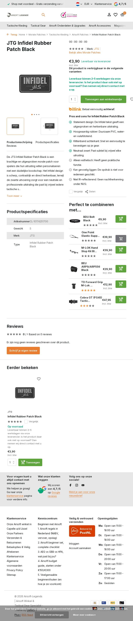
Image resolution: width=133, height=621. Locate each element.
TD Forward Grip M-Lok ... (92, 283)
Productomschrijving (19, 142)
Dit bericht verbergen (52, 615)
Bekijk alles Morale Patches (84, 52)
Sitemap (11, 574)
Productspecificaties (47, 142)
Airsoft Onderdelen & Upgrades (67, 25)
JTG (96, 48)
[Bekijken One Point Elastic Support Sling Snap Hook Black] (74, 236)
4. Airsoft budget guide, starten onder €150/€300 (49, 565)
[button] (32, 114)
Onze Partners (15, 533)
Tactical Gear (38, 25)
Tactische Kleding (17, 25)
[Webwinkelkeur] (69, 15)
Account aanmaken (80, 548)
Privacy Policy (15, 570)
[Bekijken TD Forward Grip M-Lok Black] (74, 286)
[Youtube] (83, 485)
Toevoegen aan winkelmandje (103, 99)
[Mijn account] (109, 15)
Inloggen (74, 543)
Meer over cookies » (84, 615)
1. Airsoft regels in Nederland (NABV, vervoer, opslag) (48, 533)
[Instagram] (76, 485)
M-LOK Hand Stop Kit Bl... (89, 249)
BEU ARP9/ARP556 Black (90, 267)
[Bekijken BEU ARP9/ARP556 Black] (74, 269)
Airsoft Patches (80, 34)
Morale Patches (37, 34)
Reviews (11, 145)
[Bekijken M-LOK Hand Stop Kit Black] (74, 252)
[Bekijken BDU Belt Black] (75, 221)
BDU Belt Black (89, 218)
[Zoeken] (43, 14)
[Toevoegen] (121, 219)
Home (22, 34)
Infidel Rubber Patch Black (25, 416)
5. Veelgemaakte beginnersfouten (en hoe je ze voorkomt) (49, 579)
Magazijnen (120, 25)
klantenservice (15, 495)
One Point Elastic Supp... (91, 234)
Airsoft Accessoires (100, 25)
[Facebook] (70, 485)
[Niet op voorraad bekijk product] (121, 238)
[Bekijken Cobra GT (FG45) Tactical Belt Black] (73, 302)
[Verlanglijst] (115, 15)
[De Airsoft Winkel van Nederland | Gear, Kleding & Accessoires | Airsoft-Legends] (17, 15)
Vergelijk (78, 191)
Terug (13, 34)
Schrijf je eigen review (23, 350)
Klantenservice (103, 3)
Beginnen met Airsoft (50, 524)
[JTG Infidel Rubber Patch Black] (25, 392)
